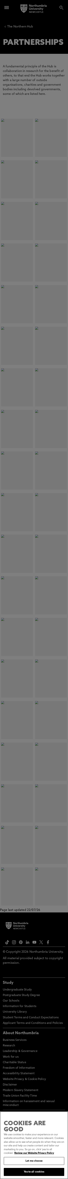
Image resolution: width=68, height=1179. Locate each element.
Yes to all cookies (34, 1172)
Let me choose (34, 1161)
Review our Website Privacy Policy (34, 1153)
